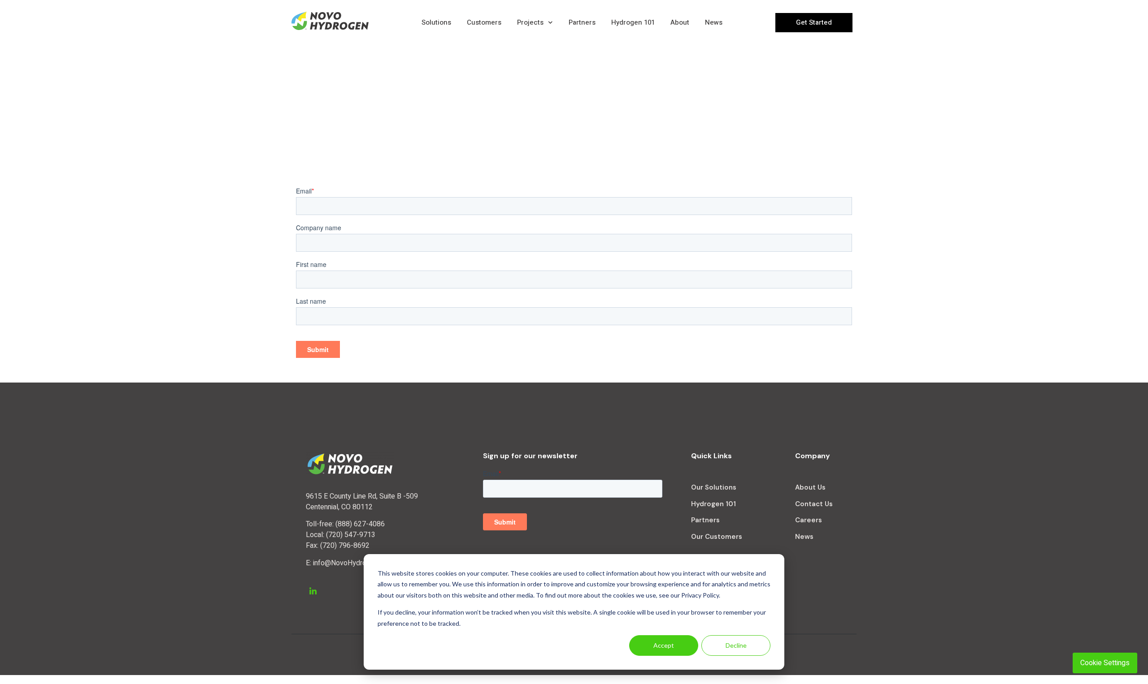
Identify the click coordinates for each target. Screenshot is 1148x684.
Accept (663, 645)
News (713, 22)
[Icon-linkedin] (313, 591)
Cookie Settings (1105, 663)
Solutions (436, 22)
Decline (736, 645)
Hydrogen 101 (633, 22)
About (679, 22)
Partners (582, 22)
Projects (530, 22)
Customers (484, 22)
